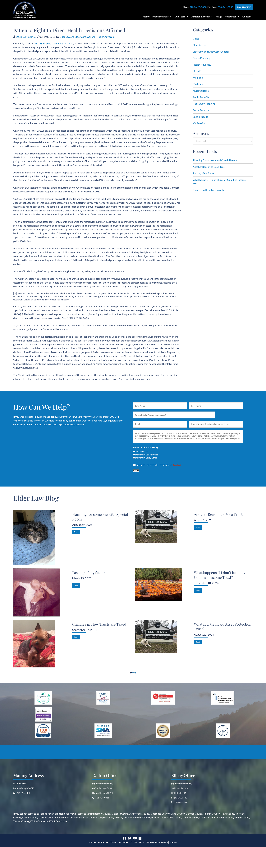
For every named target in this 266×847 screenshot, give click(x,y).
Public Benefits (201, 97)
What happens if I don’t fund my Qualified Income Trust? (219, 575)
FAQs (219, 16)
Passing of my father (204, 173)
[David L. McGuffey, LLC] (24, 17)
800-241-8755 (225, 7)
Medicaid (198, 77)
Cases (196, 38)
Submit (136, 471)
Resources (230, 16)
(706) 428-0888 (198, 7)
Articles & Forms (200, 16)
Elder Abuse (199, 45)
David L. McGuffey (26, 36)
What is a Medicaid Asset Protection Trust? (222, 626)
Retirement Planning (204, 103)
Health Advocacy (106, 36)
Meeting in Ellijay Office (146, 457)
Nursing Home (201, 90)
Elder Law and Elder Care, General (77, 36)
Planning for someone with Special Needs (215, 160)
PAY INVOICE (244, 7)
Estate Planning (201, 58)
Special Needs (200, 116)
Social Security (201, 110)
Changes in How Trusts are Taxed (210, 189)
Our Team (180, 16)
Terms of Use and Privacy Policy (153, 842)
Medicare (198, 84)
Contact (246, 16)
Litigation (198, 71)
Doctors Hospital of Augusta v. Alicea (53, 43)
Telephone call (141, 451)
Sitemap (173, 842)
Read (76, 532)
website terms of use (161, 464)
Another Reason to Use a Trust (209, 166)
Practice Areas (160, 16)
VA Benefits (199, 123)
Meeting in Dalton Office (146, 454)
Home (146, 16)
